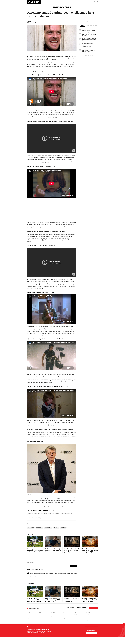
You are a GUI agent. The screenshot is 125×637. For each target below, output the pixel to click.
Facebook (90, 614)
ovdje (57, 513)
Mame (52, 622)
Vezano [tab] (95, 25)
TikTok (89, 620)
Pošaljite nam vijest (90, 622)
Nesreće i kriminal (30, 622)
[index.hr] (34, 2)
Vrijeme (75, 620)
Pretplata (45, 2)
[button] (28, 541)
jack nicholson (31, 527)
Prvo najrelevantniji (38, 569)
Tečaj (75, 614)
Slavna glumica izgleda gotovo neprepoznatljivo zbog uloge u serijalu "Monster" (89, 50)
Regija (28, 618)
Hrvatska (28, 616)
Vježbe (64, 620)
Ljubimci (52, 618)
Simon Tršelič (33, 572)
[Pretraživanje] (97, 2)
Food (52, 620)
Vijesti (54, 2)
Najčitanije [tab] (89, 25)
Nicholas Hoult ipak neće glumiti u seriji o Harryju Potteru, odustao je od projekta (89, 34)
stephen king (39, 527)
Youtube (90, 616)
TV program (76, 616)
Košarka (40, 622)
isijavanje (56, 527)
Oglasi (70, 2)
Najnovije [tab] (82, 25)
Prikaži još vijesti (88, 55)
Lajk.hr (64, 618)
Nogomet (40, 614)
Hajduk (40, 618)
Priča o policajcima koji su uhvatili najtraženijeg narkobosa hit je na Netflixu (89, 39)
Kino (75, 618)
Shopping (52, 614)
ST (28, 572)
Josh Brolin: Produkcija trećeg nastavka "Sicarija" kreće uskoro (89, 29)
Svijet (28, 614)
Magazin (53, 612)
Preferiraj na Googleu (93, 21)
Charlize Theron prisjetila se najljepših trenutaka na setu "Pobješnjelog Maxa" (88, 45)
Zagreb (28, 620)
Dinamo (40, 616)
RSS (75, 622)
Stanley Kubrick (48, 527)
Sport (59, 2)
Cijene (75, 2)
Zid (50, 2)
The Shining (63, 527)
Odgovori (64, 622)
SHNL (40, 620)
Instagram (90, 618)
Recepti (64, 616)
